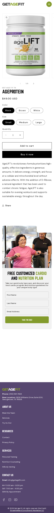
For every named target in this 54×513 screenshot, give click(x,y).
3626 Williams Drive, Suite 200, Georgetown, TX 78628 (22, 398)
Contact (5, 437)
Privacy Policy (8, 442)
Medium (23, 122)
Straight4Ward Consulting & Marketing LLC (27, 510)
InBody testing (8, 467)
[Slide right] (33, 83)
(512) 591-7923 (12, 394)
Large (39, 122)
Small (8, 122)
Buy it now (27, 154)
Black (8, 110)
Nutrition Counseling (11, 462)
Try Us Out (6, 423)
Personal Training (9, 457)
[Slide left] (20, 83)
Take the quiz (27, 320)
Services (6, 418)
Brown (22, 110)
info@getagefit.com (13, 480)
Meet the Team (8, 413)
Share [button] (8, 205)
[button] (49, 4)
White (36, 110)
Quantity (6, 129)
